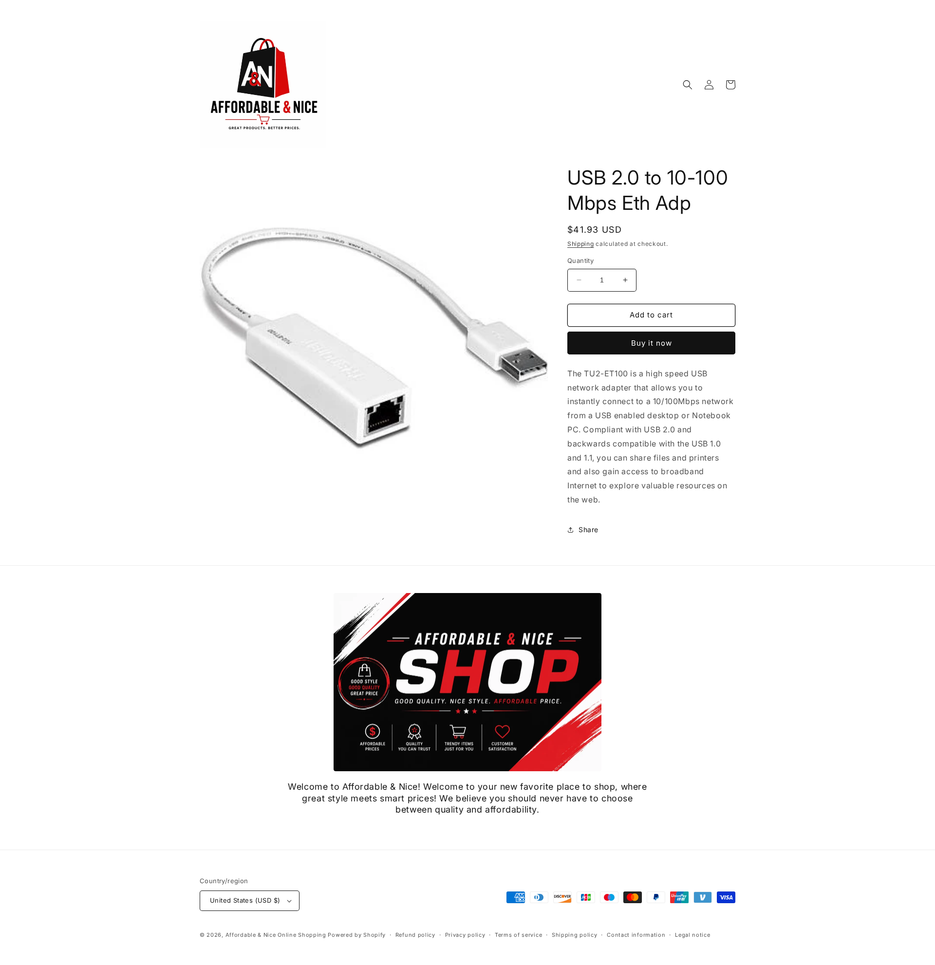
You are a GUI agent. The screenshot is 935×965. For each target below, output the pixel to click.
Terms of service (518, 934)
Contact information (636, 934)
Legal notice (692, 934)
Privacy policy (465, 934)
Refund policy (415, 934)
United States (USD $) (245, 900)
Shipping (580, 243)
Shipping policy (575, 934)
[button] (687, 84)
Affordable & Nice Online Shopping (275, 934)
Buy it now (651, 343)
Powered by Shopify (357, 934)
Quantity (580, 260)
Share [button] (588, 529)
